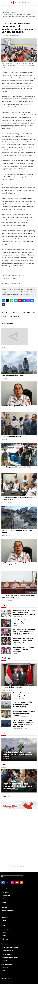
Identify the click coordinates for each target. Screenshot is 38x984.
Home (7, 12)
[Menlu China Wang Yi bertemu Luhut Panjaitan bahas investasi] (19, 674)
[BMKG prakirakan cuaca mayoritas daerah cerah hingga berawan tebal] (19, 362)
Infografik (5, 796)
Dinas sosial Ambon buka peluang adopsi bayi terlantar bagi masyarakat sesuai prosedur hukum (17, 563)
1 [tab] (13, 762)
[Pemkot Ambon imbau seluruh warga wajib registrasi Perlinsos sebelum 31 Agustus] (6, 613)
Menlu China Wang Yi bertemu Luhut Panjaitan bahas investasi (15, 686)
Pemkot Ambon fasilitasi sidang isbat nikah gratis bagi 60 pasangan (17, 786)
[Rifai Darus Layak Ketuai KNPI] (14, 337)
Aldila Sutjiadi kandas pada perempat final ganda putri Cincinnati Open (23, 640)
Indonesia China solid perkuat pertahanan (18, 859)
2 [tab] (16, 762)
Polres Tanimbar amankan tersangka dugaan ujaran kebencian (16, 435)
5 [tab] (25, 762)
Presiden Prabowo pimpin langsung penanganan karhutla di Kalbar (22, 704)
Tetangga (5, 929)
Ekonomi (4, 917)
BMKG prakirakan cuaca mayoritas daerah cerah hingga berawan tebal (17, 374)
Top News (5, 658)
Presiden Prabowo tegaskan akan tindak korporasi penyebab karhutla (23, 695)
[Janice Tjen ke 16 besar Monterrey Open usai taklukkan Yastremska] (6, 622)
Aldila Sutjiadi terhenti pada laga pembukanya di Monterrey (23, 649)
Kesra (14, 12)
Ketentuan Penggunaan (10, 947)
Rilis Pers (4, 939)
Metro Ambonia (7, 910)
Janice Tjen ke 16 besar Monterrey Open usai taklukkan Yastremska (21, 622)
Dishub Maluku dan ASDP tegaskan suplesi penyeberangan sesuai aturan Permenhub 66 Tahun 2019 (18, 497)
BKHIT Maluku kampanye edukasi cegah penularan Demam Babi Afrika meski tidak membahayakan (18, 595)
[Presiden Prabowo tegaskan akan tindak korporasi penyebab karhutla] (6, 696)
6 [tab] (20, 794)
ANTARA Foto (6, 964)
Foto (3, 733)
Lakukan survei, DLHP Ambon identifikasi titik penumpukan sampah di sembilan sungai (17, 530)
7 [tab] (23, 794)
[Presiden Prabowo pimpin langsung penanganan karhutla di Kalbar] (6, 705)
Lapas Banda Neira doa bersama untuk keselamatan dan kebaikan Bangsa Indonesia (19, 15)
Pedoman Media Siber (9, 957)
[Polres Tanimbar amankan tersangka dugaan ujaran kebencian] (19, 423)
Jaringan (4, 944)
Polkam (4, 932)
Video (3, 765)
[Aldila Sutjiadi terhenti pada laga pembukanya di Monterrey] (6, 650)
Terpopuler (6, 605)
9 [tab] (29, 794)
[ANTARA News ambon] (21, 2)
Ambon (8, 312)
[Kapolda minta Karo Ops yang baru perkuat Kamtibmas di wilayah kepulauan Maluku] (6, 632)
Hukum (4, 914)
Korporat (4, 967)
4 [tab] (22, 762)
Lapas (5, 316)
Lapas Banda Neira (28, 312)
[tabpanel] (19, 749)
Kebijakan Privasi (7, 951)
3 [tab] (19, 762)
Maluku (16, 312)
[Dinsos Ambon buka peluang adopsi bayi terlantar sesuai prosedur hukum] (19, 393)
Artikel (3, 921)
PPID (3, 971)
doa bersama (14, 316)
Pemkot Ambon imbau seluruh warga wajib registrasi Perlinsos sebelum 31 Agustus (24, 613)
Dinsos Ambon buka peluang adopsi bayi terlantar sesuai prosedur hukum (17, 405)
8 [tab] (26, 794)
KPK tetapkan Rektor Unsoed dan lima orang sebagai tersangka (24, 713)
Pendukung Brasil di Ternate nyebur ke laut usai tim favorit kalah (18, 754)
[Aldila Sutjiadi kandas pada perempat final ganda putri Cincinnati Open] (6, 641)
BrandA (4, 961)
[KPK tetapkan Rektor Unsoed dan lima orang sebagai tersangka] (6, 714)
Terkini (4, 889)
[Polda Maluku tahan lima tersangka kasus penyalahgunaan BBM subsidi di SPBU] (19, 454)
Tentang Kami (6, 954)
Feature (4, 936)
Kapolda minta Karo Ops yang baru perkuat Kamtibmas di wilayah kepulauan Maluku (24, 631)
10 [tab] (32, 794)
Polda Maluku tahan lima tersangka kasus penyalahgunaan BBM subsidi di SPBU (17, 466)
